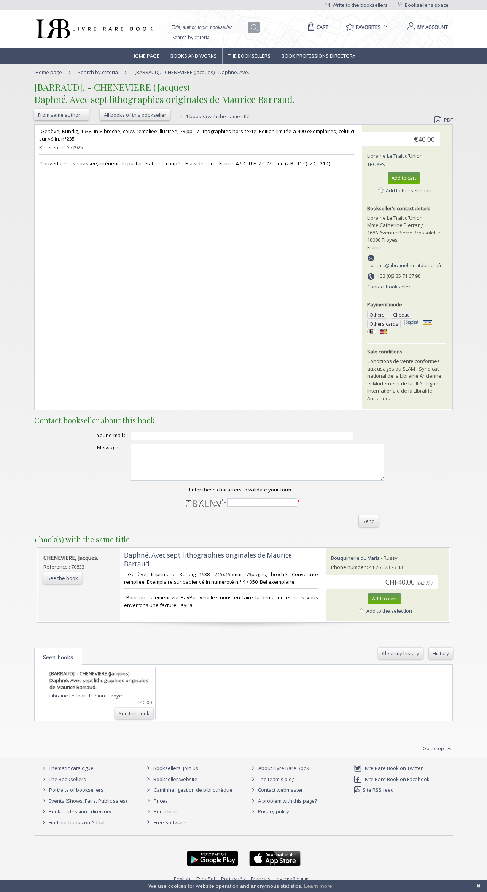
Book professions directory (318, 55)
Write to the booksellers (359, 5)
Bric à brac (166, 811)
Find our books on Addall (77, 822)
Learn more (318, 886)
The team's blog (275, 779)
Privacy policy (273, 811)
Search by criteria (191, 37)
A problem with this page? (287, 800)
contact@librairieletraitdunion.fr (405, 265)
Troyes (376, 164)
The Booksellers (249, 55)
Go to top (434, 748)
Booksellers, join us (175, 768)
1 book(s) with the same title (217, 116)
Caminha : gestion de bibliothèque (193, 789)
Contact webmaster (280, 789)
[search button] (254, 27)
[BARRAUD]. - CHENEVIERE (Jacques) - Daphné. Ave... (193, 72)
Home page (145, 55)
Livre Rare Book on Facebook (395, 779)
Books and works (193, 55)
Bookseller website (174, 779)
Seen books (58, 657)
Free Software (170, 822)
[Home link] (93, 29)
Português (233, 878)
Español (205, 878)
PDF (448, 119)
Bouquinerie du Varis (355, 558)
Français (261, 878)
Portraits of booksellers (76, 789)
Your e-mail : (111, 435)
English (182, 878)
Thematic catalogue (71, 768)
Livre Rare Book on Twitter (392, 768)
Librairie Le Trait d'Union (395, 155)
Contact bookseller (389, 286)
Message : (109, 447)
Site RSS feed (377, 789)
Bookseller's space (426, 5)
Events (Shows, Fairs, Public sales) (87, 800)
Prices (161, 800)
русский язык (293, 878)
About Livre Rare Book (283, 768)
